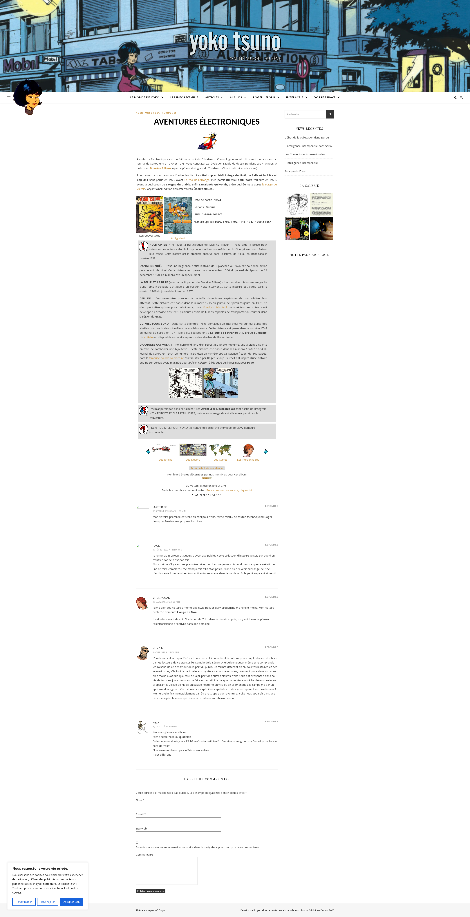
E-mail (141, 814)
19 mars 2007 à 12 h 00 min (166, 601)
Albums (236, 97)
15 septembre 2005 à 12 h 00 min (169, 511)
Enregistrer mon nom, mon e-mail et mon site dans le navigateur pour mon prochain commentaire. (198, 847)
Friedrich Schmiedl (215, 307)
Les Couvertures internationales (305, 154)
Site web (141, 828)
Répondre (271, 506)
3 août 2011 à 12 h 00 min (166, 652)
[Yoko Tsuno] (235, 46)
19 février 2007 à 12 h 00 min (167, 549)
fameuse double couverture (166, 358)
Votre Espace (325, 97)
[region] (47, 886)
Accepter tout (72, 901)
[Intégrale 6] (178, 215)
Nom (140, 800)
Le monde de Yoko (144, 97)
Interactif (294, 97)
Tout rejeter (48, 901)
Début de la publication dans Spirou (307, 137)
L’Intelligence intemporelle (301, 163)
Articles (212, 97)
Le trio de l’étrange (197, 180)
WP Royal (160, 910)
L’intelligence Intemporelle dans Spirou (309, 146)
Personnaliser (24, 901)
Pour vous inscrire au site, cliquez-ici (229, 490)
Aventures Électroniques (156, 112)
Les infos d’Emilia (184, 97)
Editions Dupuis (319, 910)
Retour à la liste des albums (207, 468)
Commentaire (144, 854)
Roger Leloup (264, 97)
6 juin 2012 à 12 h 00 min (165, 726)
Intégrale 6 (178, 238)
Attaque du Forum (296, 171)
